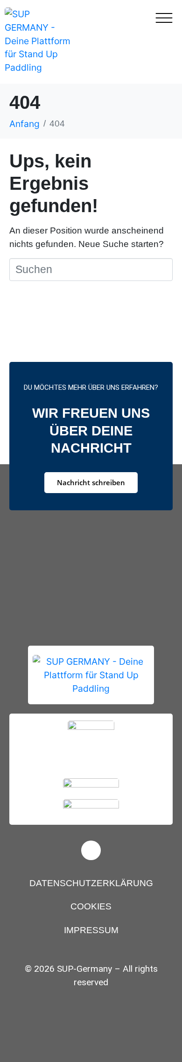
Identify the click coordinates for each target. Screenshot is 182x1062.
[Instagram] (91, 850)
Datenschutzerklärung (91, 883)
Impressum (91, 930)
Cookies (91, 906)
